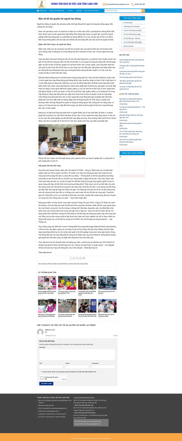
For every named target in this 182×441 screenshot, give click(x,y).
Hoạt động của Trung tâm (131, 26)
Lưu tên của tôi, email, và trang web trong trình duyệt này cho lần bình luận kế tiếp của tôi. (69, 371)
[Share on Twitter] (74, 258)
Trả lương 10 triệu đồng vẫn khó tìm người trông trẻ (130, 88)
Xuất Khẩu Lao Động (66, 264)
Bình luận (42, 347)
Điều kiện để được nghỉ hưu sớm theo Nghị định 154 (131, 116)
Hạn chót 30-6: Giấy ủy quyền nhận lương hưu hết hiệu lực (130, 141)
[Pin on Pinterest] (80, 258)
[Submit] (143, 10)
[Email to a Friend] (77, 258)
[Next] (142, 165)
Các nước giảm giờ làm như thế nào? (130, 77)
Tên (40, 363)
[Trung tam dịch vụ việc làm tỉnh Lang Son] (41, 4)
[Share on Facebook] (70, 258)
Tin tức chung (127, 22)
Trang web (95, 363)
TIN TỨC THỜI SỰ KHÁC (130, 94)
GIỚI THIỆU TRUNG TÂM (91, 10)
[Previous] (122, 165)
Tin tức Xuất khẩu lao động (131, 34)
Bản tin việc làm (128, 46)
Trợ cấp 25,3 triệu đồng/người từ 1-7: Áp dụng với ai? (132, 108)
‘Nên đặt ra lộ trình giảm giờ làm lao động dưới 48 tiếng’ (130, 82)
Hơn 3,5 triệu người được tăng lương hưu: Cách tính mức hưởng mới (130, 133)
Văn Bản (79, 10)
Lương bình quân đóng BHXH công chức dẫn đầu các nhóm (132, 73)
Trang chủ (43, 10)
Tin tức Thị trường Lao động (132, 30)
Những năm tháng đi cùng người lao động (130, 124)
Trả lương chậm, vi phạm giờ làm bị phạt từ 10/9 (131, 67)
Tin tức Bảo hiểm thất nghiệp (132, 42)
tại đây (86, 264)
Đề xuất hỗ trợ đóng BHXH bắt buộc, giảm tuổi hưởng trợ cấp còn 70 (131, 100)
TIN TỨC (70, 10)
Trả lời (115, 335)
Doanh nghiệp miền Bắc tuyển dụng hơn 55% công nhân (131, 61)
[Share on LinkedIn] (83, 258)
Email (68, 363)
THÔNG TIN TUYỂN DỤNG (56, 10)
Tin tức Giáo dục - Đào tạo (131, 38)
